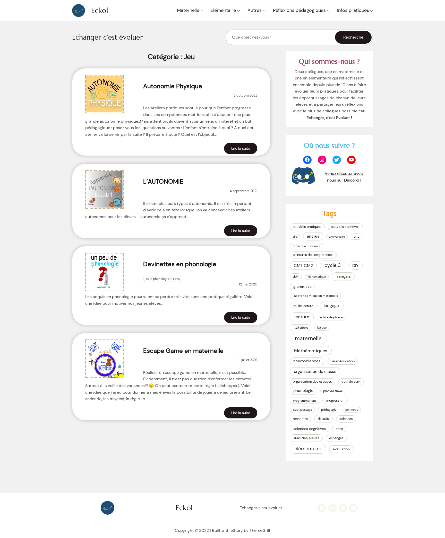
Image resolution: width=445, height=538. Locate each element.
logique (322, 327)
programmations (304, 401)
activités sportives (345, 227)
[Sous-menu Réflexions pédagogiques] (328, 10)
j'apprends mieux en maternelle (315, 296)
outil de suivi (351, 381)
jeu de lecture (303, 306)
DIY (355, 265)
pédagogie (329, 410)
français (343, 276)
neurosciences (307, 361)
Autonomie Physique (172, 86)
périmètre (351, 409)
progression (335, 400)
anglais (313, 236)
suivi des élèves (306, 438)
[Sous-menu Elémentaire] (238, 10)
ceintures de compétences (313, 255)
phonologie (161, 279)
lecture (301, 317)
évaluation (341, 449)
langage (331, 305)
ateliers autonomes (306, 246)
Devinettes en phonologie (179, 264)
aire (295, 236)
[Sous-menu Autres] (264, 10)
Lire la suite (240, 148)
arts (356, 237)
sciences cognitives (309, 428)
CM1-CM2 (303, 265)
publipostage (302, 410)
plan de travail (333, 391)
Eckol (99, 10)
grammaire (302, 286)
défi (295, 276)
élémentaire (307, 448)
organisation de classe (315, 371)
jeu (147, 279)
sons (176, 279)
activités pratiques (307, 227)
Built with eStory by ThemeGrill (241, 530)
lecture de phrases (332, 317)
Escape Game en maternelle (183, 351)
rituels (323, 418)
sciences (346, 419)
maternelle (308, 338)
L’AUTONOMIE (163, 181)
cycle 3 (332, 265)
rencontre (300, 419)
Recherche (353, 37)
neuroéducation (343, 361)
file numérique (316, 277)
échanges (336, 438)
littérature (300, 327)
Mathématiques (310, 351)
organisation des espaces (312, 381)
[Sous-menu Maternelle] (202, 10)
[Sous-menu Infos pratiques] (371, 10)
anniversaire (337, 236)
